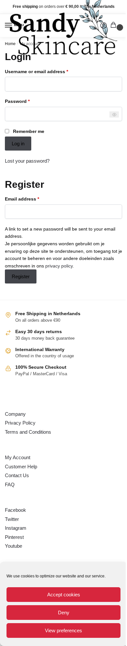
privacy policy (59, 265)
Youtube (13, 546)
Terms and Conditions (28, 432)
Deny (63, 612)
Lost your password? (27, 161)
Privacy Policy (20, 423)
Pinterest (14, 537)
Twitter (12, 519)
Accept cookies (63, 594)
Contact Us (17, 475)
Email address (32, 198)
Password (27, 101)
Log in (18, 143)
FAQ (10, 484)
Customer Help (21, 466)
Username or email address (46, 71)
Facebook (15, 510)
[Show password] (114, 114)
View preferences (63, 630)
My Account (17, 457)
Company (15, 414)
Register (21, 276)
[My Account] (103, 25)
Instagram (15, 528)
